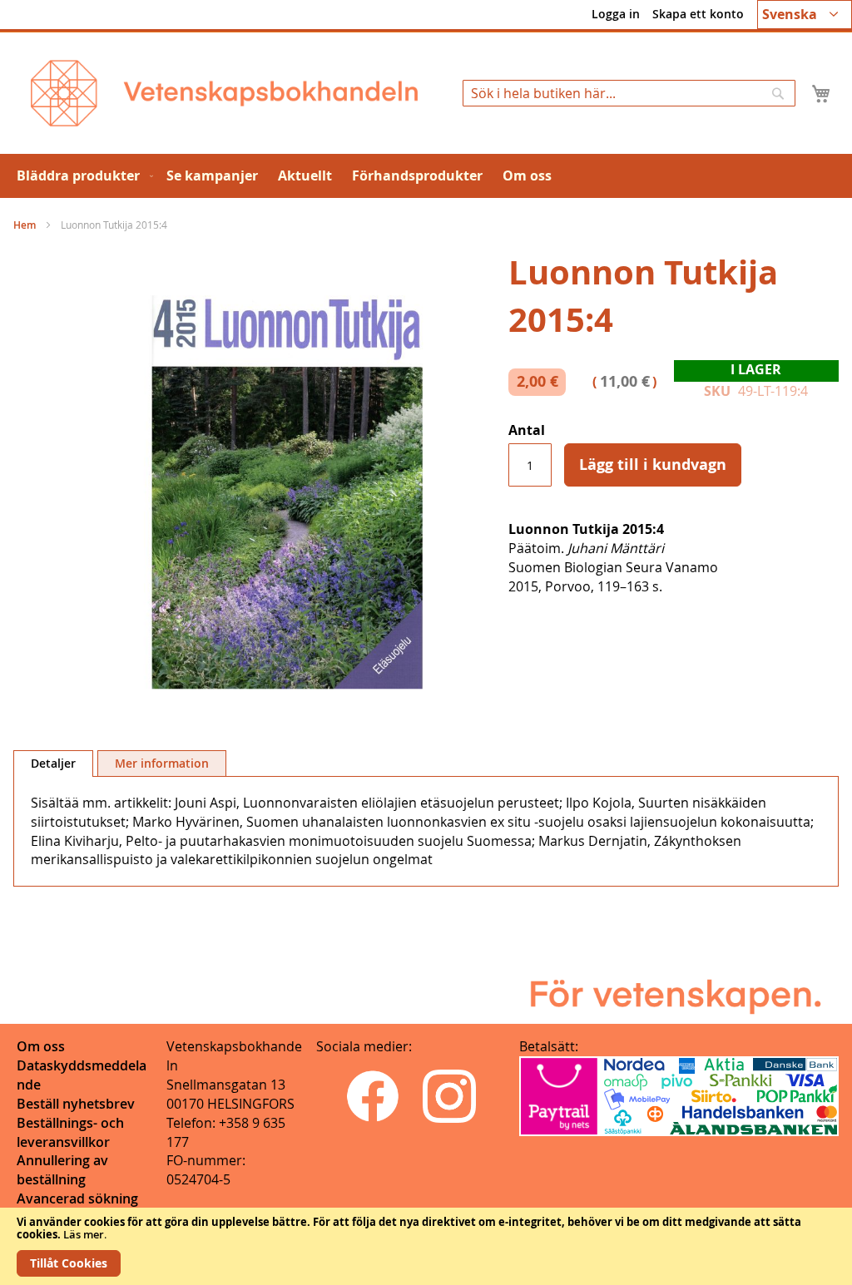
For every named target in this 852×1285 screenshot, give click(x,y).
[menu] (426, 176)
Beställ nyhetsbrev (76, 1104)
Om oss (41, 1046)
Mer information (162, 763)
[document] (426, 1246)
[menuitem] (81, 176)
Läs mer (83, 1234)
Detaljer (53, 763)
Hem (24, 225)
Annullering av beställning (62, 1170)
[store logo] (224, 93)
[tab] (53, 763)
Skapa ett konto (698, 14)
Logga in (616, 14)
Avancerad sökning (77, 1198)
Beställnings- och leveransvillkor (70, 1132)
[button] (804, 14)
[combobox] (629, 93)
